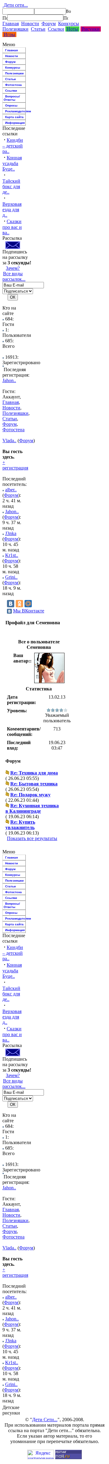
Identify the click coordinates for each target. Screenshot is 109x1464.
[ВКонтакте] (10, 603)
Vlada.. (9, 440)
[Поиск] (4, 17)
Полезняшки (15, 29)
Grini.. (11, 577)
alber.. (11, 489)
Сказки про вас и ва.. (12, 227)
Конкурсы (68, 23)
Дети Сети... (45, 1419)
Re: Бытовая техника (34, 783)
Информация (15, 122)
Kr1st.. (11, 555)
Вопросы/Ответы (12, 98)
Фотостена (13, 84)
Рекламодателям (15, 111)
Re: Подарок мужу (30, 794)
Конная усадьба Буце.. (12, 163)
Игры (9, 34)
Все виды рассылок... (13, 276)
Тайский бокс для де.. (11, 186)
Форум (48, 23)
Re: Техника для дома (34, 772)
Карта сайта (14, 117)
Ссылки (56, 29)
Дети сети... (15, 5)
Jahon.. (9, 380)
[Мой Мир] (28, 603)
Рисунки (91, 29)
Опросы (11, 105)
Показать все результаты (32, 838)
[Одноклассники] (19, 603)
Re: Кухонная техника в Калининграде (32, 808)
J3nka (10, 533)
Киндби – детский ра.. (12, 145)
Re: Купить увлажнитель (20, 824)
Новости (30, 23)
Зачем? (13, 268)
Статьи (38, 29)
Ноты (72, 29)
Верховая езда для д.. (11, 210)
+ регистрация (15, 465)
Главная (10, 23)
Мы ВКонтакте (28, 610)
